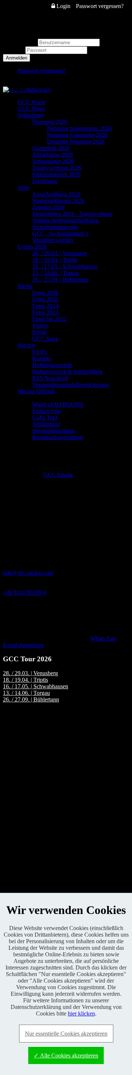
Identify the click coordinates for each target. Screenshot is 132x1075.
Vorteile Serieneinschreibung (65, 220)
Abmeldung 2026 (52, 155)
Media (25, 286)
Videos (40, 325)
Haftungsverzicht (52, 365)
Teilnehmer (31, 115)
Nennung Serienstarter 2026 (79, 128)
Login (62, 6)
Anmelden (16, 58)
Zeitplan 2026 (48, 207)
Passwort (14, 50)
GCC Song (45, 339)
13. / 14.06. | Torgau (55, 273)
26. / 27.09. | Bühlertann (60, 279)
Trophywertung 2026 (56, 168)
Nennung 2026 (49, 122)
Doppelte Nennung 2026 (75, 141)
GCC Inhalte (58, 475)
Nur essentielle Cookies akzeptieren (66, 1033)
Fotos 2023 (45, 312)
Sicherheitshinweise (55, 227)
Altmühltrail (46, 424)
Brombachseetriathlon (57, 437)
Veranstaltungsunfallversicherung (70, 385)
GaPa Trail (44, 417)
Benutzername (19, 42)
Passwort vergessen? (100, 6)
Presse (39, 332)
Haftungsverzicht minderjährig (67, 371)
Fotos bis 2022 (49, 319)
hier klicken (81, 1013)
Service (26, 345)
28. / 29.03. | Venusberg (59, 253)
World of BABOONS (57, 404)
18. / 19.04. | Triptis (54, 260)
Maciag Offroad (36, 391)
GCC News (31, 109)
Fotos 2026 (45, 293)
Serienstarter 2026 (53, 161)
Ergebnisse (45, 181)
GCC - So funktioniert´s (60, 233)
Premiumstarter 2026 (56, 174)
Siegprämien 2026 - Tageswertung (72, 214)
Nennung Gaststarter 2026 (77, 135)
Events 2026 (32, 247)
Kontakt (41, 358)
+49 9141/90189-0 (24, 592)
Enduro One (46, 411)
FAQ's (39, 352)
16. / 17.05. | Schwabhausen (65, 266)
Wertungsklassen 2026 (58, 201)
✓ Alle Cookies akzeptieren (66, 1055)
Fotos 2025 (45, 299)
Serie (23, 187)
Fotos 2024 (45, 306)
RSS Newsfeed (50, 378)
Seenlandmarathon (53, 431)
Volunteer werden (52, 240)
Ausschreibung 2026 (56, 194)
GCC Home (32, 102)
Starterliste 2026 (51, 148)
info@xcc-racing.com (28, 573)
